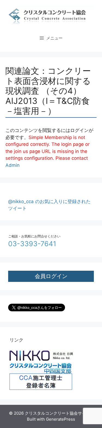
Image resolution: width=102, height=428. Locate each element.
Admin (12, 165)
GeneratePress (60, 419)
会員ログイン (51, 276)
